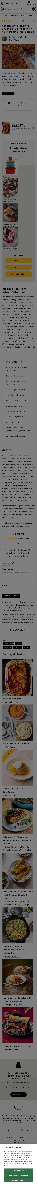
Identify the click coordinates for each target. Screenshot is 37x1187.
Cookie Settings (18, 1170)
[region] (18, 1165)
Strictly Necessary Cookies (18, 1175)
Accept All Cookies (18, 1180)
